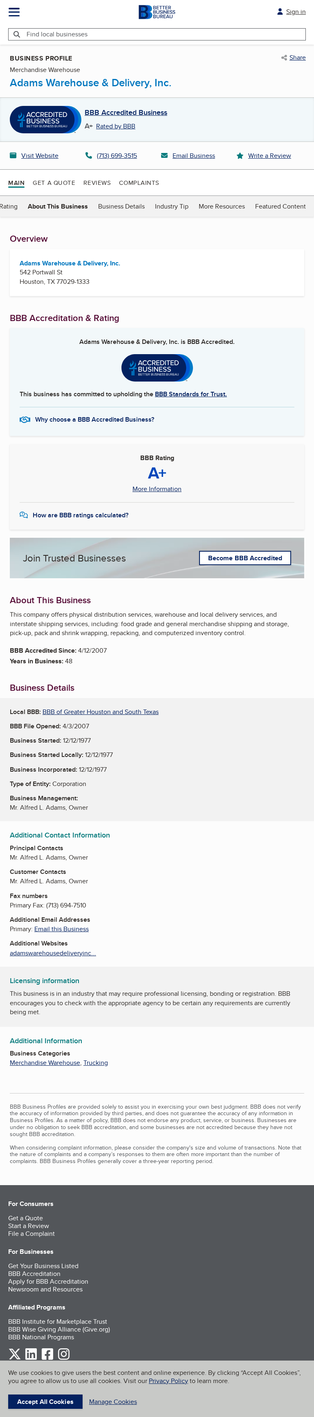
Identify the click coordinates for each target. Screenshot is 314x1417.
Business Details (121, 206)
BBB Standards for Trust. (191, 394)
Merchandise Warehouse (45, 1062)
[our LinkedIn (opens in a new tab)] (31, 1358)
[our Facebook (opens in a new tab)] (47, 1358)
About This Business (58, 206)
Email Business (194, 155)
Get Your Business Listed (43, 1266)
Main (16, 182)
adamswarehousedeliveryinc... (53, 953)
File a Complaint (31, 1233)
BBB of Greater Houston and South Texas (101, 711)
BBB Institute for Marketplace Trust (57, 1321)
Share (297, 57)
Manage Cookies (113, 1402)
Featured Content (280, 206)
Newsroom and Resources (45, 1289)
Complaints (139, 182)
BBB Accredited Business (126, 112)
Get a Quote (54, 182)
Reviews (97, 182)
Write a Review (269, 155)
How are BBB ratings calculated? (80, 515)
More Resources (222, 206)
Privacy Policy (168, 1381)
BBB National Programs (41, 1337)
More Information (157, 489)
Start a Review (28, 1226)
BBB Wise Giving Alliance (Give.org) (59, 1329)
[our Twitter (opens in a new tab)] (14, 1358)
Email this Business (61, 929)
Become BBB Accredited (245, 558)
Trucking (95, 1062)
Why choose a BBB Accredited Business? (94, 419)
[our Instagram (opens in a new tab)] (63, 1358)
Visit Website (39, 155)
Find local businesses (57, 34)
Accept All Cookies (45, 1401)
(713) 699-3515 (117, 155)
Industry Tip (171, 206)
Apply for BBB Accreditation (48, 1281)
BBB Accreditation (34, 1273)
